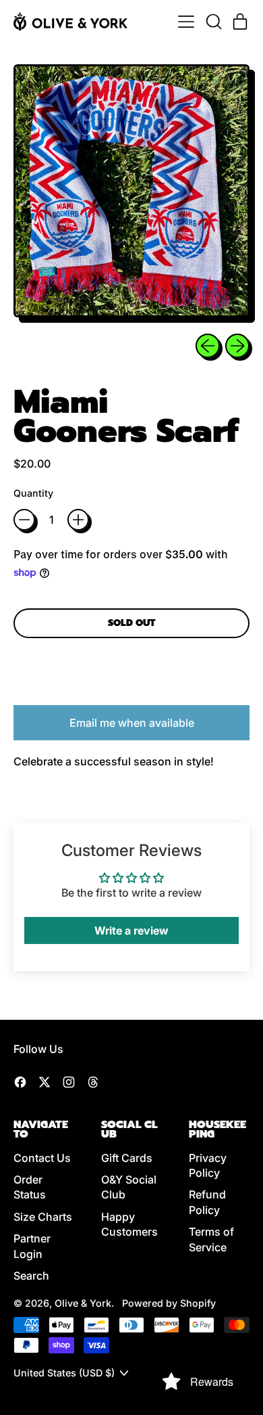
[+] (78, 520)
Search (31, 1275)
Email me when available (131, 722)
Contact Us (42, 1158)
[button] (213, 21)
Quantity (33, 493)
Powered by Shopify (169, 1303)
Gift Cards (126, 1158)
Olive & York (83, 1303)
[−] (24, 520)
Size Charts (42, 1216)
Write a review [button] (131, 930)
